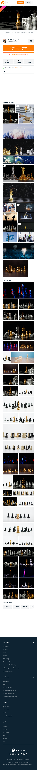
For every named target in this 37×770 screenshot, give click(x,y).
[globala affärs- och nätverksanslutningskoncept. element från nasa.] (12, 187)
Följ (31, 41)
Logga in (28, 2)
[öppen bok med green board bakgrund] (9, 179)
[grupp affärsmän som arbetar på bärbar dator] (9, 235)
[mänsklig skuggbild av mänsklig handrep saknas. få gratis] (10, 253)
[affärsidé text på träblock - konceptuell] (10, 137)
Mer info (6, 71)
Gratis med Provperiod (18, 48)
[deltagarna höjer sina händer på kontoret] (11, 304)
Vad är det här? (18, 67)
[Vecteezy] (2, 2)
